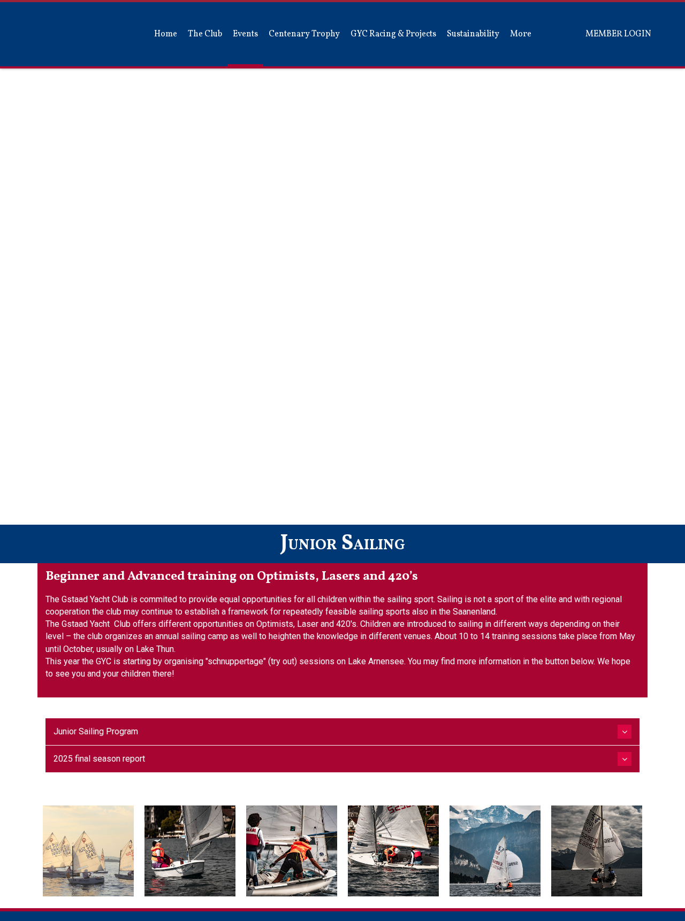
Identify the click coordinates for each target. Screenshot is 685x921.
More (520, 34)
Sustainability (473, 34)
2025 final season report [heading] (99, 759)
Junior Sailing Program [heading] (96, 731)
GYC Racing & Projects (393, 34)
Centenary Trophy (304, 34)
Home (165, 34)
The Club (205, 34)
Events (245, 34)
